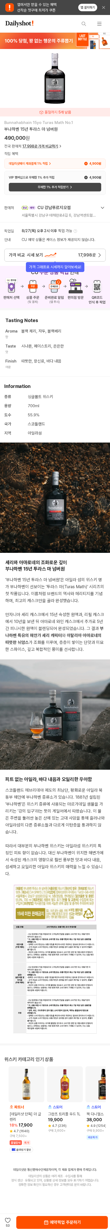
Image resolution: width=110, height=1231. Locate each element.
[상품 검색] (84, 24)
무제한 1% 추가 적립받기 (53, 187)
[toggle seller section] (102, 208)
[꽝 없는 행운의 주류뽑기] (55, 40)
